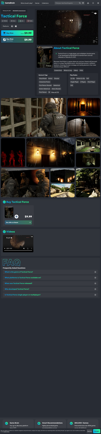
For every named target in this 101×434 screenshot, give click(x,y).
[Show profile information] (98, 3)
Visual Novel (42, 78)
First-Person (43, 92)
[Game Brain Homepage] (8, 3)
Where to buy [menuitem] (68, 70)
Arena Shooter (56, 89)
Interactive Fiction (44, 82)
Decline (89, 431)
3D (49, 92)
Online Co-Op (80, 78)
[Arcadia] (88, 3)
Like (22, 20)
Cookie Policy (6, 431)
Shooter (56, 78)
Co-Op (73, 78)
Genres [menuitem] (37, 3)
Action (50, 78)
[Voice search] (83, 3)
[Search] (79, 3)
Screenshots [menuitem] (58, 70)
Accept (96, 431)
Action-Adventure (44, 89)
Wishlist (5, 20)
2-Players (83, 82)
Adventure (56, 85)
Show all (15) (55, 92)
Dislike (30, 20)
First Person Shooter (45, 85)
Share (14, 20)
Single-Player (74, 82)
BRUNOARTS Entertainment (19, 10)
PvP (88, 78)
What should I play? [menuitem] (27, 3)
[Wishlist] (93, 3)
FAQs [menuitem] (81, 70)
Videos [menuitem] (76, 70)
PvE (72, 85)
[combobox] (66, 3)
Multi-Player (91, 82)
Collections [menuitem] (45, 3)
